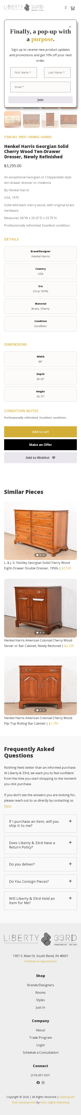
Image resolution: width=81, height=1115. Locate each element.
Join (40, 100)
